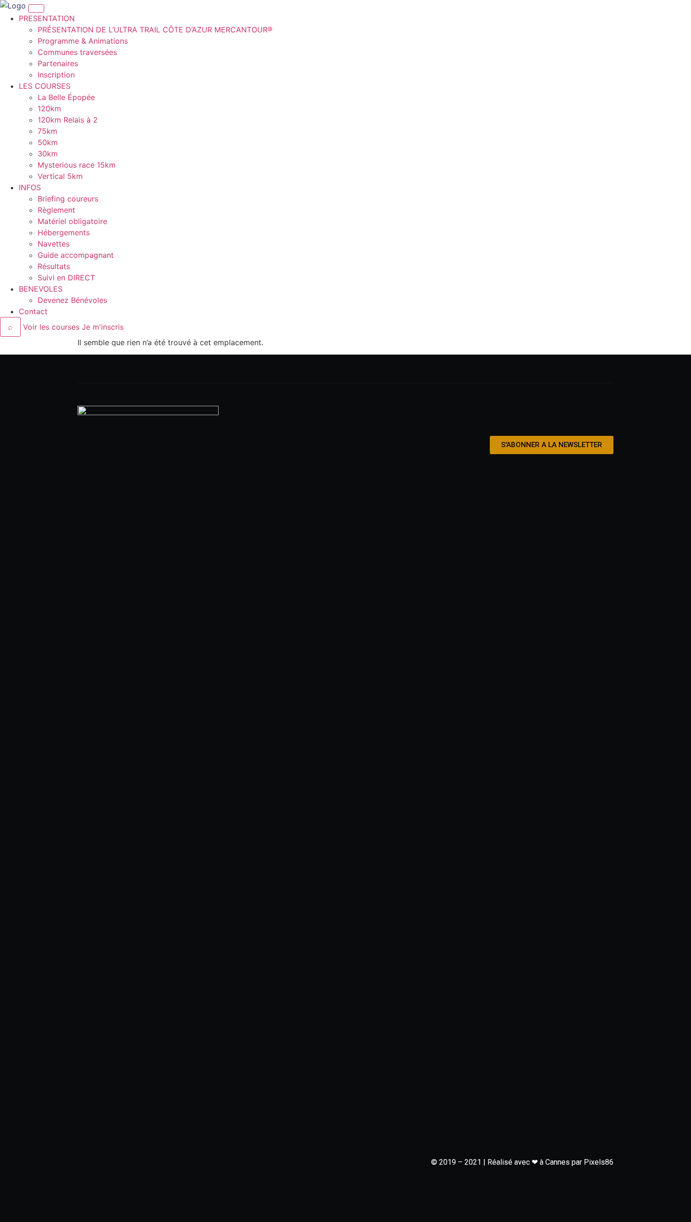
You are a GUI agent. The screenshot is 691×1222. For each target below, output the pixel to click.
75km (47, 131)
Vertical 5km (60, 176)
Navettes (54, 243)
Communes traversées (77, 52)
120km (49, 108)
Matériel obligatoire (72, 221)
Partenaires (58, 63)
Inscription (56, 74)
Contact (33, 311)
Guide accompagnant (76, 255)
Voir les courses (51, 327)
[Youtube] (603, 416)
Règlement (56, 210)
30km (48, 153)
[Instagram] (580, 416)
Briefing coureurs (68, 198)
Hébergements (64, 232)
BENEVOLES (41, 289)
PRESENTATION (47, 18)
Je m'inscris (103, 327)
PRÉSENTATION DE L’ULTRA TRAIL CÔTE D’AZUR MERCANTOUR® (155, 29)
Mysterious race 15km (77, 165)
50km (48, 142)
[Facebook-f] (557, 416)
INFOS (30, 187)
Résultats (54, 266)
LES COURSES (45, 86)
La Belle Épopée (66, 97)
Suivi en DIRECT (66, 277)
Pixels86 (598, 1162)
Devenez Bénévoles (72, 300)
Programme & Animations (83, 41)
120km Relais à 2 (68, 119)
